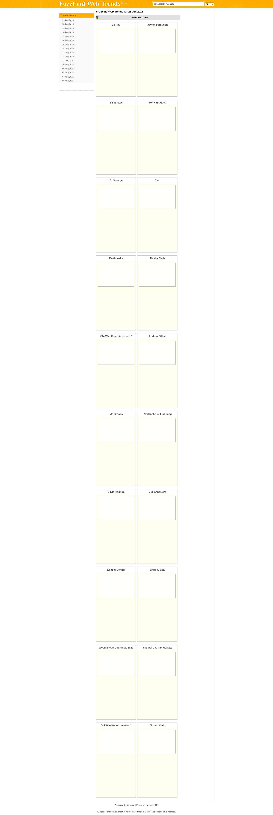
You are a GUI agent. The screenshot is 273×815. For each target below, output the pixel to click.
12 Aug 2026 (68, 56)
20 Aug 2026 (68, 24)
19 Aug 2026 (68, 28)
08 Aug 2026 (68, 73)
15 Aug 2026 (68, 44)
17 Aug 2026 (68, 36)
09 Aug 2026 (68, 69)
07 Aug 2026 (68, 77)
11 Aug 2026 (67, 61)
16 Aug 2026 (68, 40)
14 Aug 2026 (68, 48)
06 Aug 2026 (68, 81)
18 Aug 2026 (68, 32)
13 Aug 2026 (68, 52)
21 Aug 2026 (68, 20)
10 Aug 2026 (68, 64)
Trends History (68, 15)
